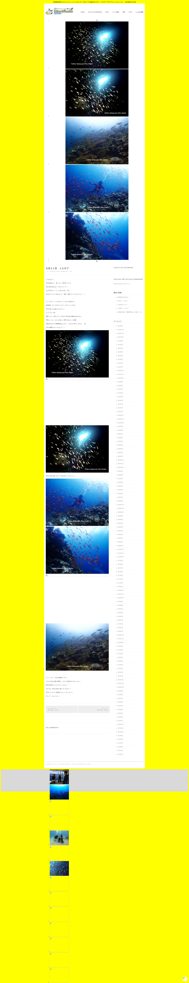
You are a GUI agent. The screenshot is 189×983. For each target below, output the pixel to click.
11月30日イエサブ (122, 304)
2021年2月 (120, 408)
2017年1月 (120, 586)
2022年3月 (120, 363)
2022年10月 (121, 337)
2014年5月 (120, 706)
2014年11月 (121, 683)
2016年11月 (121, 594)
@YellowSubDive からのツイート (122, 283)
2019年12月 (121, 460)
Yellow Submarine (95, 12)
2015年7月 (120, 653)
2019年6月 (120, 482)
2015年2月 (120, 672)
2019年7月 (120, 478)
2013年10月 (121, 732)
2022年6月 (120, 352)
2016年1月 (120, 631)
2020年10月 (121, 423)
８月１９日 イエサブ (53, 709)
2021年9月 (120, 382)
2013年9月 (120, 735)
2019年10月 (121, 467)
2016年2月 (120, 627)
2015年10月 (121, 642)
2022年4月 (120, 359)
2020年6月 (120, 437)
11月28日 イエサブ (123, 308)
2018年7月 (120, 523)
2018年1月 (120, 545)
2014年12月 (121, 679)
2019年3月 (120, 493)
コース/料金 (115, 12)
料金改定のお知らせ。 (123, 297)
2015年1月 (120, 676)
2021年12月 (121, 370)
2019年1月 (120, 501)
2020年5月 (120, 441)
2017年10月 (121, 557)
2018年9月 (120, 516)
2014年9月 (120, 691)
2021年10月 (121, 378)
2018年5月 (120, 531)
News (107, 12)
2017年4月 (120, 579)
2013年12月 (121, 724)
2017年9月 (120, 560)
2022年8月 (120, 344)
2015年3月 (120, 668)
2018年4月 (120, 534)
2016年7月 (120, 609)
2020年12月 (121, 415)
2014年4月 (120, 709)
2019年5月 (120, 486)
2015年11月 (121, 639)
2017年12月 (121, 549)
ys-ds (57, 271)
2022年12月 (121, 329)
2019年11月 (121, 463)
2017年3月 (120, 583)
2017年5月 (120, 575)
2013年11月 (121, 728)
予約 (123, 12)
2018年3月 (120, 538)
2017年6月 (120, 571)
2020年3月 (120, 449)
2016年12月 (121, 590)
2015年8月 (120, 650)
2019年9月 (120, 471)
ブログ (130, 12)
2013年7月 (120, 743)
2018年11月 (121, 508)
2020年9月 (120, 426)
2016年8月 (120, 605)
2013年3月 (120, 754)
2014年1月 (120, 720)
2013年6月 (120, 746)
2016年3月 (120, 624)
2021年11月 (121, 374)
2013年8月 (120, 739)
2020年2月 (120, 452)
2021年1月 (120, 411)
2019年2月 (120, 497)
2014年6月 (120, 702)
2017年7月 (120, 568)
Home (83, 12)
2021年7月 (120, 389)
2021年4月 (120, 400)
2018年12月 (121, 504)
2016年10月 (121, 598)
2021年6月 (120, 393)
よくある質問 (139, 12)
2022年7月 (120, 348)
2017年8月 (120, 564)
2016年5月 (120, 616)
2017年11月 (121, 553)
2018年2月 (120, 542)
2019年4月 (120, 490)
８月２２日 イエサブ (102, 709)
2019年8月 (120, 475)
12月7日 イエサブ (123, 301)
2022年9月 (120, 341)
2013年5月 (120, 750)
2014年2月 (120, 717)
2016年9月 (120, 601)
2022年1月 (120, 367)
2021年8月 (120, 385)
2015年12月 (121, 635)
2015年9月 (120, 646)
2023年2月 (120, 326)
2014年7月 (120, 698)
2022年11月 (121, 333)
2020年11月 (121, 419)
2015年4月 (120, 665)
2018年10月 (121, 512)
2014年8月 (120, 694)
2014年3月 (120, 713)
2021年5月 (120, 396)
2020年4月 (120, 445)
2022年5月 (120, 355)
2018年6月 (120, 527)
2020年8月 (120, 430)
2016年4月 (120, 620)
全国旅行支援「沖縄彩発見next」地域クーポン (130, 312)
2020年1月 (120, 456)
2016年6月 (120, 612)
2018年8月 (120, 519)
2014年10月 (121, 687)
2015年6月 (120, 657)
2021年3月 (120, 404)
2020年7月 (120, 434)
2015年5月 (120, 661)
